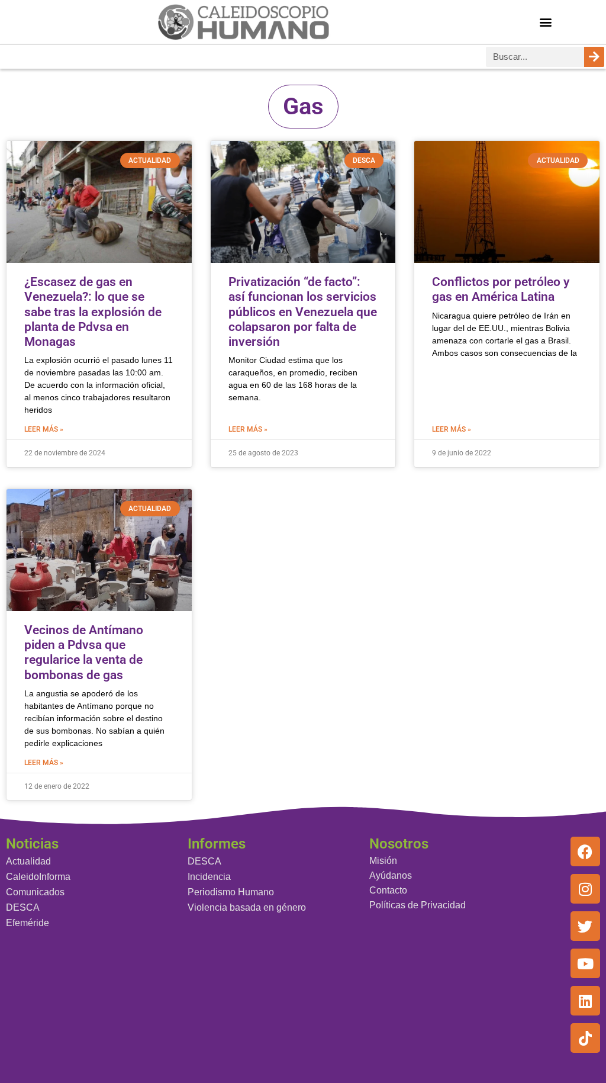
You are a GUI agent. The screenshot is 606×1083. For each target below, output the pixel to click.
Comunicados (35, 892)
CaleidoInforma (38, 877)
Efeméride (27, 923)
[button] (545, 21)
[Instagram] (585, 889)
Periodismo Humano (231, 892)
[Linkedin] (585, 1000)
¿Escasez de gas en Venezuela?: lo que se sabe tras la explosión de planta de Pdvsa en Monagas (93, 312)
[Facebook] (585, 851)
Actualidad (28, 861)
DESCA (23, 907)
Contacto (388, 890)
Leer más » (43, 429)
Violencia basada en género (247, 907)
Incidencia (209, 877)
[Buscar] (594, 57)
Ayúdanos (390, 875)
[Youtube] (585, 963)
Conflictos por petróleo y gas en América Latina (500, 289)
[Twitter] (585, 926)
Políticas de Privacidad (417, 905)
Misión (383, 861)
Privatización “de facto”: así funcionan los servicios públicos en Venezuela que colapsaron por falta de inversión (302, 312)
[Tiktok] (585, 1038)
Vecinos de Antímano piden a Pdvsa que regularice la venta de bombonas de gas (83, 652)
